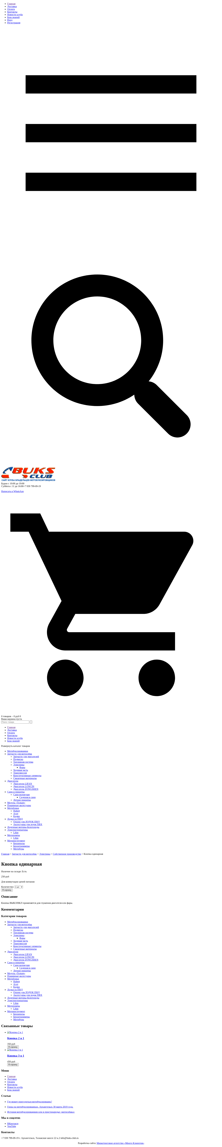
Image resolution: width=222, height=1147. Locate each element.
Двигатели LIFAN (22, 783)
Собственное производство (67, 854)
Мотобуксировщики (17, 751)
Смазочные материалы (25, 778)
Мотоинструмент (16, 840)
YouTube (11, 1126)
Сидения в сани (27, 797)
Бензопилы (19, 843)
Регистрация (13, 22)
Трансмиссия (20, 773)
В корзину (6, 890)
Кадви (16, 816)
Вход (9, 20)
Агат (15, 813)
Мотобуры (18, 849)
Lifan (15, 832)
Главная (11, 3)
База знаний (13, 17)
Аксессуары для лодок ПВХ (27, 824)
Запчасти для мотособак (19, 754)
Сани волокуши (21, 794)
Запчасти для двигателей (26, 756)
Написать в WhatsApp (12, 491)
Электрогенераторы (17, 830)
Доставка (12, 6)
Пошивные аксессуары (19, 805)
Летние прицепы (22, 800)
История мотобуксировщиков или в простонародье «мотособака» (41, 1112)
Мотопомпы (13, 835)
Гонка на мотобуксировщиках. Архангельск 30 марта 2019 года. (40, 1107)
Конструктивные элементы (27, 775)
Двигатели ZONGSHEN (25, 789)
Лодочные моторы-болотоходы (23, 827)
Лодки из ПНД (15, 819)
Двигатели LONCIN (23, 786)
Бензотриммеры (21, 846)
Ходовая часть (20, 770)
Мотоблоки (13, 808)
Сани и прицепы (16, 792)
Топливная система (23, 762)
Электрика (18, 764)
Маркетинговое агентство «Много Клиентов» (120, 1143)
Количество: (7, 887)
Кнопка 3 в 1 (15, 1055)
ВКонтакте (12, 1123)
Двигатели (12, 781)
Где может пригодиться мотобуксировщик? (29, 1101)
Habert (16, 811)
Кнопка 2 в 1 (15, 1038)
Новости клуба (15, 14)
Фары (22, 767)
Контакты (12, 12)
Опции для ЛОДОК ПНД (26, 821)
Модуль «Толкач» (16, 802)
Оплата (11, 9)
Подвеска (18, 759)
